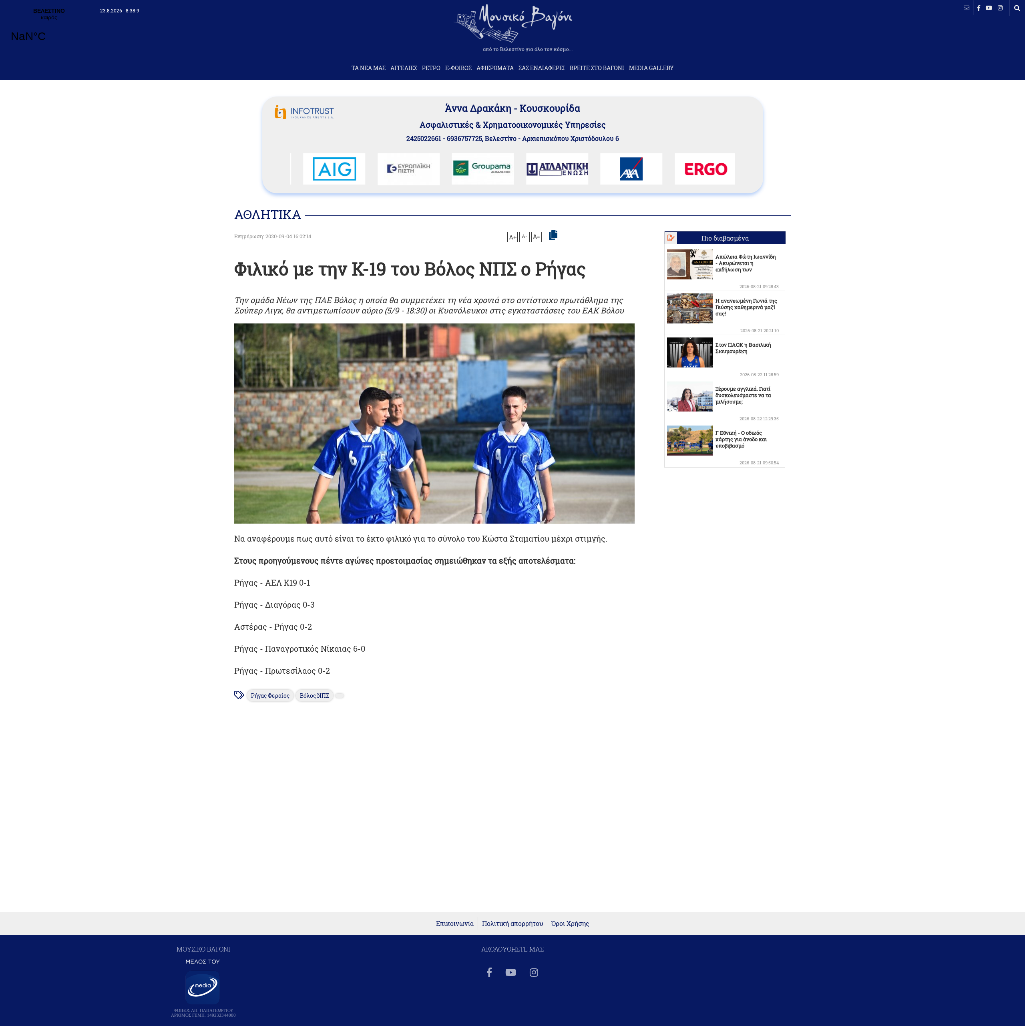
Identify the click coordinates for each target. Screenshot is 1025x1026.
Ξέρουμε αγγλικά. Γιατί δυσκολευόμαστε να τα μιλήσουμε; (743, 395)
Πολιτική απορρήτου (512, 923)
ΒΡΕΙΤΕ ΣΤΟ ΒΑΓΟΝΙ (597, 68)
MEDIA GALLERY (651, 68)
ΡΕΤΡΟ (431, 68)
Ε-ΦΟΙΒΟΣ (458, 68)
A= (536, 236)
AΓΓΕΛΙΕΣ (403, 68)
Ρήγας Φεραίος (270, 695)
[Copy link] (553, 235)
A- (524, 236)
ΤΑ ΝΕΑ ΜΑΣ (369, 68)
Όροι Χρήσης (570, 923)
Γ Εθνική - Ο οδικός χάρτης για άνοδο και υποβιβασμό (741, 439)
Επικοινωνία (455, 923)
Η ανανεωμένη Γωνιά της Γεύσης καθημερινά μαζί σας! (746, 307)
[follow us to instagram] (1000, 8)
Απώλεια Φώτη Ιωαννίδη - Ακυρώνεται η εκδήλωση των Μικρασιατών (745, 266)
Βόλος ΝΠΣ (314, 695)
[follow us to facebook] (978, 8)
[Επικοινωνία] (966, 8)
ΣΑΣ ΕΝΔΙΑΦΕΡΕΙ (542, 68)
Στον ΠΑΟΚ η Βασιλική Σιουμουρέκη (743, 347)
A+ (513, 237)
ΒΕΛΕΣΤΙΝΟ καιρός (49, 30)
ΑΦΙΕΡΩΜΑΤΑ (495, 68)
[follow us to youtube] (989, 8)
